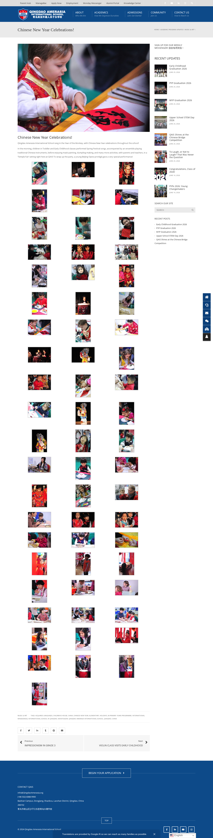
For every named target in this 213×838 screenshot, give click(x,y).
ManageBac (41, 3)
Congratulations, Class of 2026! (182, 170)
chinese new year (81, 715)
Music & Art (189, 29)
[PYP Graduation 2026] (161, 88)
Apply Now (56, 3)
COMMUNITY (158, 14)
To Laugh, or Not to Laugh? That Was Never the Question (181, 154)
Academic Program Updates (171, 29)
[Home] (207, 297)
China (70, 715)
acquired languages (43, 715)
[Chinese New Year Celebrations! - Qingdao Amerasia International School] (42, 14)
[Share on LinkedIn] (37, 730)
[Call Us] (207, 305)
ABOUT (80, 14)
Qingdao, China (110, 719)
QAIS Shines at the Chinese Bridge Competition (179, 137)
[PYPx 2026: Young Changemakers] (161, 191)
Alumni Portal (112, 3)
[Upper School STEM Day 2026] (161, 122)
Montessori (63, 719)
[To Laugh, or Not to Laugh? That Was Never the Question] (161, 156)
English (178, 835)
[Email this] (62, 730)
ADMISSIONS (134, 14)
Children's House (60, 715)
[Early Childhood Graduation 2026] (161, 71)
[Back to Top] (207, 337)
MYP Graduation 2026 (180, 100)
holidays (103, 715)
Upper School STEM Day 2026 (181, 119)
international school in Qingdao (42, 719)
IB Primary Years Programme (120, 715)
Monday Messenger (92, 3)
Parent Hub (25, 3)
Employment (72, 3)
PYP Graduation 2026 (180, 83)
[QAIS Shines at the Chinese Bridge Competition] (161, 139)
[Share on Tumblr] (45, 730)
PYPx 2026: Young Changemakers (178, 187)
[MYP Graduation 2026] (161, 105)
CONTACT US (181, 14)
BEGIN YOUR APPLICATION (105, 773)
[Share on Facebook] (21, 730)
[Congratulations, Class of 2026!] (161, 174)
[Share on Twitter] (29, 730)
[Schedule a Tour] (207, 329)
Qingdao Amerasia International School (86, 719)
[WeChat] (207, 321)
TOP (107, 820)
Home (156, 29)
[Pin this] (54, 730)
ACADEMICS (106, 14)
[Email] (207, 313)
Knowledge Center (132, 3)
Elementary (94, 715)
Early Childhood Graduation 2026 (178, 67)
